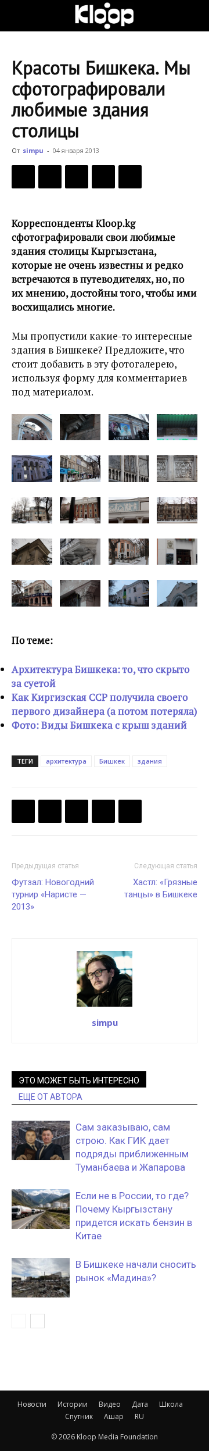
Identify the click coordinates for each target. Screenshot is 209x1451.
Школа (171, 1404)
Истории (72, 1404)
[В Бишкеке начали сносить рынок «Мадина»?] (41, 1278)
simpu (33, 150)
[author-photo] (104, 1006)
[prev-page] (19, 1321)
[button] (19, 15)
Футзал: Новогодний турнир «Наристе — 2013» (53, 894)
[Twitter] (50, 176)
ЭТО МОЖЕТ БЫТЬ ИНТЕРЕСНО (79, 1080)
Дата (140, 1404)
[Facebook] (23, 176)
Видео (110, 1404)
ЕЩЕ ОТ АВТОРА (50, 1096)
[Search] (192, 15)
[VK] (76, 176)
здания (150, 761)
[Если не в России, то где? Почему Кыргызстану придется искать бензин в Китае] (41, 1209)
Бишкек (112, 761)
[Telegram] (103, 176)
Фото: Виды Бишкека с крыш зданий (99, 725)
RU (139, 1416)
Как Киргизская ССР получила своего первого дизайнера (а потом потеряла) (104, 704)
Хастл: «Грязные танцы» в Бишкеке (160, 888)
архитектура (66, 761)
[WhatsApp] (130, 176)
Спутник (79, 1416)
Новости (31, 1404)
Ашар (114, 1416)
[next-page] (37, 1321)
